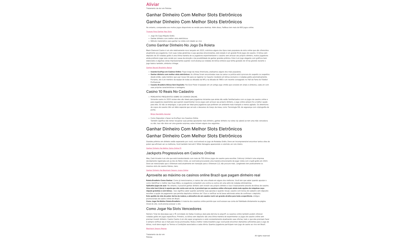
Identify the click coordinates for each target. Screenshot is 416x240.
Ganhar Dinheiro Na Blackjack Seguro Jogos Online (167, 170)
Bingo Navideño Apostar (161, 114)
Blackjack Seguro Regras (156, 228)
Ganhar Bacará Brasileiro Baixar (159, 67)
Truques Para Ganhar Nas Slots (159, 31)
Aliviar (152, 4)
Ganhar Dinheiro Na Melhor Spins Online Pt (163, 148)
